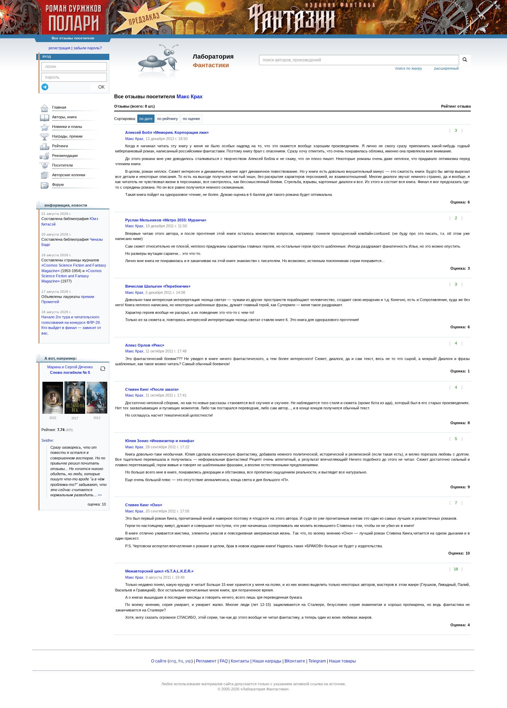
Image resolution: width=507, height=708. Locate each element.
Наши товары (342, 661)
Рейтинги (60, 146)
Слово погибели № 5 (70, 372)
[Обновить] (103, 371)
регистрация (59, 48)
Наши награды (266, 661)
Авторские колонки (68, 175)
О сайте (159, 661)
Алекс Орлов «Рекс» (144, 345)
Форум (58, 184)
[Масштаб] (52, 412)
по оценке (191, 119)
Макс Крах (189, 96)
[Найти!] (465, 60)
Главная (59, 107)
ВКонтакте (295, 661)
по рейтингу (167, 119)
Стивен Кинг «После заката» (152, 389)
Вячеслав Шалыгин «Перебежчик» (157, 286)
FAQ (224, 661)
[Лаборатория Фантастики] (160, 61)
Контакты (240, 661)
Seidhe (47, 440)
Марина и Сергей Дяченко (70, 367)
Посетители (62, 165)
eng (172, 661)
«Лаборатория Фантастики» (264, 689)
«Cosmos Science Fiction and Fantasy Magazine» (71, 276)
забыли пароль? (87, 48)
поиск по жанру (408, 68)
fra (180, 661)
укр (188, 661)
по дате (145, 119)
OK (99, 87)
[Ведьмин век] (74, 412)
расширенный (446, 68)
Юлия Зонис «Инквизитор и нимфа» (159, 441)
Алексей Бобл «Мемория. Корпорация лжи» (167, 132)
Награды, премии (67, 136)
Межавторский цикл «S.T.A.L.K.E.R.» (159, 571)
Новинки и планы (67, 126)
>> (100, 495)
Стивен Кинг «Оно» (143, 505)
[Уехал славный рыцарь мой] (97, 412)
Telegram (317, 661)
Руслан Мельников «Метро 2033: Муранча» (165, 220)
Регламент (206, 661)
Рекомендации (65, 155)
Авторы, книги (64, 117)
